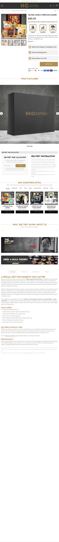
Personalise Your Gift (39, 58)
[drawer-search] (50, 6)
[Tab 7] (45, 188)
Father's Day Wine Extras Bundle (37, 206)
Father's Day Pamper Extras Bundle (22, 206)
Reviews (47, 271)
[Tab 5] (30, 188)
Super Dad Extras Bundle (8, 206)
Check (20, 165)
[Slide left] (2, 82)
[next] (24, 21)
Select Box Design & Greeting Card (44, 47)
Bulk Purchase (36, 271)
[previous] (3, 21)
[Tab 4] (25, 188)
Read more (30, 41)
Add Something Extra (39, 52)
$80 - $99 (8, 10)
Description (12, 271)
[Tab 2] (14, 188)
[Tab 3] (20, 188)
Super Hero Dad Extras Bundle (51, 206)
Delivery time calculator (10, 152)
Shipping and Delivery (10, 335)
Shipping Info (24, 271)
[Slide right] (57, 82)
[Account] (53, 6)
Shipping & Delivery (29, 352)
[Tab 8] (51, 188)
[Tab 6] (37, 188)
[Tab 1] (8, 188)
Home (2, 10)
